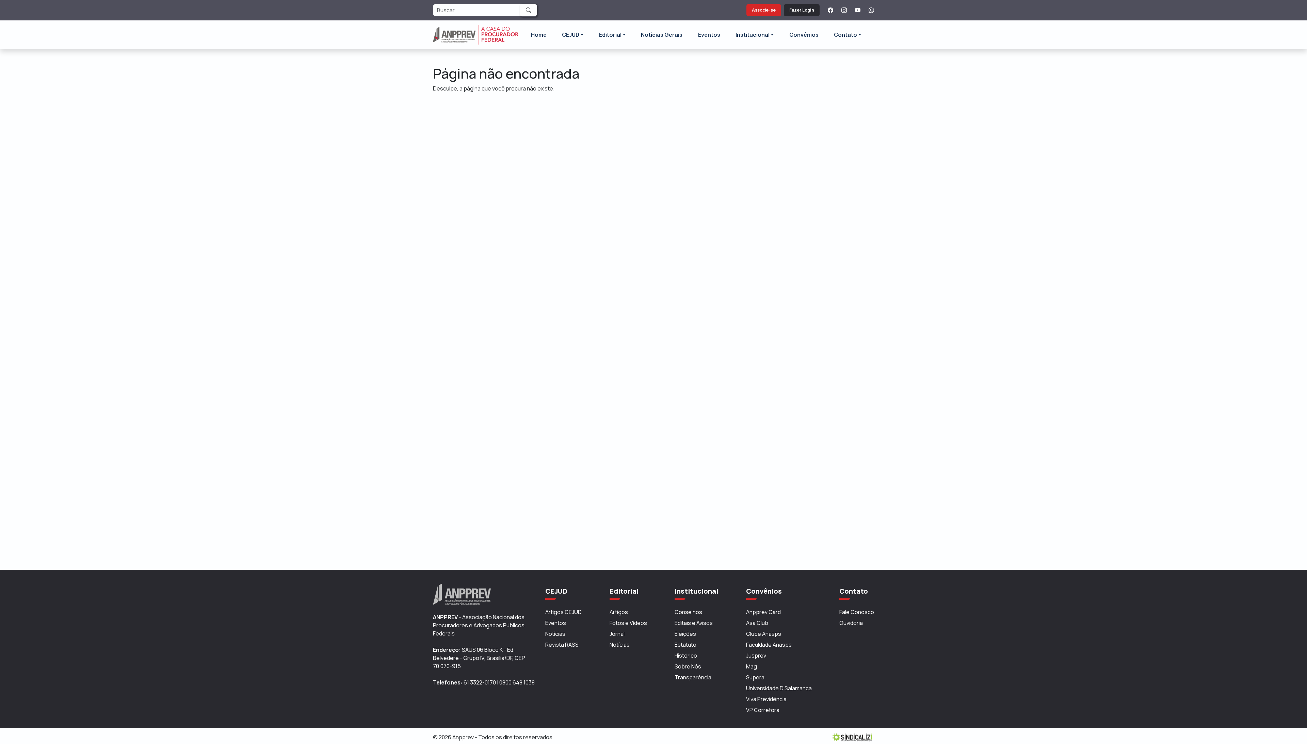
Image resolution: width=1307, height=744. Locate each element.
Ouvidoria (851, 623)
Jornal (617, 634)
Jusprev (756, 655)
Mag (751, 666)
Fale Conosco (856, 612)
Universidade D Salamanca (779, 688)
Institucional (753, 34)
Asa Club (757, 623)
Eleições (685, 634)
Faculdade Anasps (769, 644)
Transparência (693, 677)
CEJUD (570, 34)
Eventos (709, 34)
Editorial (610, 34)
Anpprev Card (763, 612)
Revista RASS (562, 644)
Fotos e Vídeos (628, 623)
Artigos (619, 612)
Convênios (804, 34)
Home (539, 34)
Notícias (555, 634)
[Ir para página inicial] (475, 34)
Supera (755, 677)
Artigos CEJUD (563, 612)
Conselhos (688, 612)
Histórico (686, 655)
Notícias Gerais (661, 34)
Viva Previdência (766, 699)
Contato (845, 34)
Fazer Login (801, 10)
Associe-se (764, 10)
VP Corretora (762, 710)
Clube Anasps (763, 634)
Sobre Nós (688, 666)
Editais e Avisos (694, 623)
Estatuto (685, 644)
